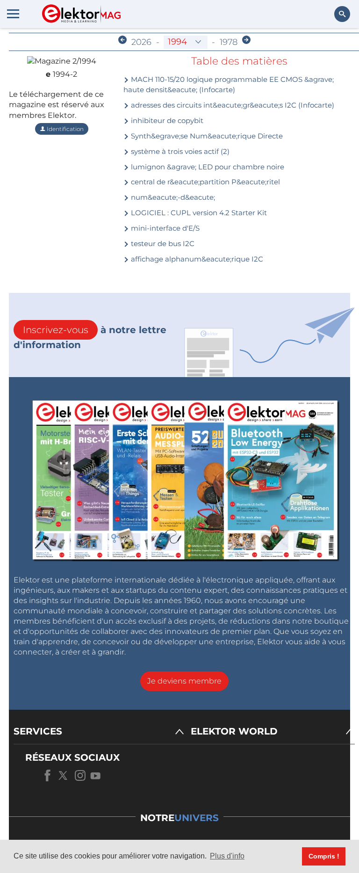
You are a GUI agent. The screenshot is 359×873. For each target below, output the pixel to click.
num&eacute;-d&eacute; (172, 197)
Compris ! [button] (324, 856)
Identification (64, 128)
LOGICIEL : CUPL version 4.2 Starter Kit (198, 212)
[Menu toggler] (13, 13)
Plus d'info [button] (227, 856)
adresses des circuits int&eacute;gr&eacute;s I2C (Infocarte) (231, 105)
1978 (228, 42)
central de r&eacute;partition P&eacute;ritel (204, 181)
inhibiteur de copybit (166, 120)
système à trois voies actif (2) (179, 151)
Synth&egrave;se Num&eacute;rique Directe (206, 135)
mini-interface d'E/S (164, 228)
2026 (141, 42)
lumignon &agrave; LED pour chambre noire (206, 166)
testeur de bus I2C (161, 243)
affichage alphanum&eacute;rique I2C (196, 259)
